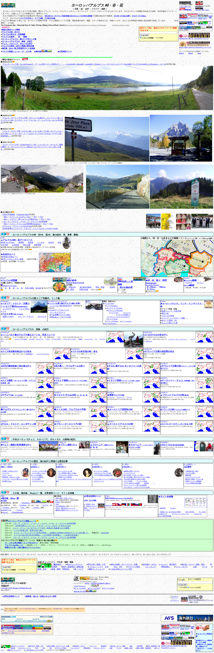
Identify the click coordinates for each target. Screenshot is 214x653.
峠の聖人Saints (7, 481)
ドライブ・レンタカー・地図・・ (175, 318)
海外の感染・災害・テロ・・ (65, 498)
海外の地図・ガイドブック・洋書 (124, 564)
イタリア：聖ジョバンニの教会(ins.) (23, 219)
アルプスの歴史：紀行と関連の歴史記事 (18, 46)
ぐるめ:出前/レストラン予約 (121, 569)
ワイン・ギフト (181, 567)
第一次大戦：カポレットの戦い (134, 475)
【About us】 (198, 514)
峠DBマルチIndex (7, 242)
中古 (106, 567)
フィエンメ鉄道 (142, 481)
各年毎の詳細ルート (10, 257)
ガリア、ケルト (7, 475)
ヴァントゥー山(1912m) (22, 226)
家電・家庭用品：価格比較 (73, 567)
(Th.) (41, 217)
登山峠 (51, 242)
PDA (115, 567)
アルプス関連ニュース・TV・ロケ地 (16, 51)
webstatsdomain (17, 512)
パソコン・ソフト (96, 567)
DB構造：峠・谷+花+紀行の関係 (170, 512)
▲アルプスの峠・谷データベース (17, 240)
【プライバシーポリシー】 (180, 514)
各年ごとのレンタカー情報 (12, 259)
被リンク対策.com (9, 610)
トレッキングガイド (57, 312)
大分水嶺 (4, 245)
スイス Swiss (113, 319)
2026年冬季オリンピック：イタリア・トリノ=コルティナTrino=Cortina (30, 228)
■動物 (190, 280)
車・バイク (79, 569)
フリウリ (129, 397)
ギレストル (39, 339)
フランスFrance (112, 321)
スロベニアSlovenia (115, 310)
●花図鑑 (9, 280)
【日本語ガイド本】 (7, 633)
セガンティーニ (99, 481)
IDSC (57, 500)
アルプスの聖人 (190, 473)
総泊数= (122, 16)
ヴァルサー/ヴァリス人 (192, 477)
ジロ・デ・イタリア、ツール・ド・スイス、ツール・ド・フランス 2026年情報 (44, 523)
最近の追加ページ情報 (11, 30)
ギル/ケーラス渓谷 (21, 339)
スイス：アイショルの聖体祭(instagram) (25, 224)
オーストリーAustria (114, 308)
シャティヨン (88, 339)
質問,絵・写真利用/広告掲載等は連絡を (97, 583)
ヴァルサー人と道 (38, 481)
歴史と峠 (165, 313)
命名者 (38, 288)
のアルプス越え (60, 315)
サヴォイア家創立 (38, 477)
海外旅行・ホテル (150, 564)
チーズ (204, 567)
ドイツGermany (112, 306)
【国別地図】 (45, 631)
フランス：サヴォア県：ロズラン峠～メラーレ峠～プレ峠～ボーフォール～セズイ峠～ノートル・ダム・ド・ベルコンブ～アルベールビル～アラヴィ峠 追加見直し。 (32, 133)
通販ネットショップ (97, 569)
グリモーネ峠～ (56, 339)
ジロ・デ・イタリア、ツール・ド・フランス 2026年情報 (24, 221)
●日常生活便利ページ (92, 496)
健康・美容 (42, 569)
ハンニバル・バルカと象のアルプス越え (15, 479)
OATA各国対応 (60, 506)
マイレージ (163, 564)
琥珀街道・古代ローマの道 (11, 477)
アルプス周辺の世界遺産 (193, 483)
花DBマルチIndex (10, 286)
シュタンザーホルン (42, 354)
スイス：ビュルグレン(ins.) (20, 217)
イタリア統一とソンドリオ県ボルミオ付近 (107, 479)
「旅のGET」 (57, 564)
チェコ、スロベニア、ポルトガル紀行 (17, 44)
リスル (47, 339)
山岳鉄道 (15, 245)
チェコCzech (109, 303)
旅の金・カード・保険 (190, 564)
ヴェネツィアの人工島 (39, 471)
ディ (96, 339)
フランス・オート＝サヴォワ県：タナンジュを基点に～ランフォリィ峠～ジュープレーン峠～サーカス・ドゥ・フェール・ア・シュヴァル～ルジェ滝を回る (32, 120)
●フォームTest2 (94, 588)
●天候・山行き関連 (90, 500)
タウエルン (110, 397)
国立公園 (26, 245)
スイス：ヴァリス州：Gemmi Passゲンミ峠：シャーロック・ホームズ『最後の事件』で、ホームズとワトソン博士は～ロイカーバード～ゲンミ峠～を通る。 (32, 147)
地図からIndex (8, 316)
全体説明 (163, 508)
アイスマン (5, 473)
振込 (203, 564)
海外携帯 (140, 646)
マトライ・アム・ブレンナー (177, 339)
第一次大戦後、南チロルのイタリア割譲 (137, 477)
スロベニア (120, 397)
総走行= (139, 16)
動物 (25, 37)
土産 (195, 567)
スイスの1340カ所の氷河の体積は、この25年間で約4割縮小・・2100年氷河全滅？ (46, 535)
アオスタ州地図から (124, 315)
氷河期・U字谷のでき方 (10, 471)
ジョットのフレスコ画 (65, 471)
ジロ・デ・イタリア (26, 316)
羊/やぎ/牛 (188, 283)
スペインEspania (126, 321)
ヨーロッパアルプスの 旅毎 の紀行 (17, 41)
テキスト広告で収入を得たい (28, 609)
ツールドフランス (129, 473)
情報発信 (65, 569)
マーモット (200, 283)
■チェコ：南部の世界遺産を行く (16, 445)
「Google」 (36, 507)
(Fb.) (35, 217)
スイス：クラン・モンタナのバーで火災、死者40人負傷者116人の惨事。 (42, 528)
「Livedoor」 (23, 505)
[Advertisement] (27, 639)
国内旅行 (172, 564)
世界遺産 (37, 245)
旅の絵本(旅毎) (86, 287)
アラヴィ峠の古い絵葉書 (132, 483)
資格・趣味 (56, 569)
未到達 (30, 242)
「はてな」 (45, 505)
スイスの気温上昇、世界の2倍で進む (28, 530)
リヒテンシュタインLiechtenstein (119, 317)
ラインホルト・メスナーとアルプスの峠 (137, 487)
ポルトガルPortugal (110, 323)
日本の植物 (29, 288)
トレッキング (150, 567)
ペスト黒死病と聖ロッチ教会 (67, 473)
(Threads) (156, 285)
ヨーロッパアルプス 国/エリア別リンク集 (19, 39)
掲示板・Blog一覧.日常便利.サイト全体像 (18, 48)
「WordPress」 (25, 503)
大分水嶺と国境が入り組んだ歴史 (134, 479)
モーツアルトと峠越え (101, 471)
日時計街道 (83, 289)
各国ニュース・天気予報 (171, 311)
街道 (59, 242)
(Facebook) (149, 285)
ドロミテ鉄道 (128, 481)
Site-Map (173, 508)
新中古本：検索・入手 (97, 564)
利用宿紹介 (29, 354)
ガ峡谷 (80, 339)
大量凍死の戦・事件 (191, 471)
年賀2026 (72, 287)
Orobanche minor (23, 214)
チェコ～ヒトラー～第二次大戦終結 (135, 485)
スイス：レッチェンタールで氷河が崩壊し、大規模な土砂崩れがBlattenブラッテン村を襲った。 (52, 533)
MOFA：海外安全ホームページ (65, 508)
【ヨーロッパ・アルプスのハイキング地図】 (22, 631)
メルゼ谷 (31, 339)
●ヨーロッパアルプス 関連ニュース (22, 521)
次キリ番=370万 (186, 6)
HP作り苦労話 (189, 512)
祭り (6, 217)
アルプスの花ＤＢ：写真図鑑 (13, 34)
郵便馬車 (188, 475)
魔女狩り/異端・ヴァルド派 (194, 479)
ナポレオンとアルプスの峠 (102, 473)
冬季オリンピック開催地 (193, 481)
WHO (57, 504)
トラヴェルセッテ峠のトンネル (68, 475)
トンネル (40, 242)
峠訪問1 (146, 483)
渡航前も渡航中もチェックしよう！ (67, 510)
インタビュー (174, 600)
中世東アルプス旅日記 (65, 477)
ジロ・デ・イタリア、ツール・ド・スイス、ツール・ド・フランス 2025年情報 (44, 537)
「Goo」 (22, 507)
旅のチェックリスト (75, 564)
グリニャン (6, 226)
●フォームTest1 (80, 588)
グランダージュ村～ (69, 339)
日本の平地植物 (8, 214)
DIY (120, 567)
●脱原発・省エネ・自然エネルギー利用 (40, 596)
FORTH (58, 502)
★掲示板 (37, 51)
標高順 (21, 242)
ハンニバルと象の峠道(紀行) (60, 306)
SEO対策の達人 (57, 609)
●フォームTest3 (108, 588)
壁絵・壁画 (100, 287)
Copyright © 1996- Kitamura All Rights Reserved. (16, 588)
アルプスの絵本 (8, 37)
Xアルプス (42, 316)
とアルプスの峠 (60, 317)
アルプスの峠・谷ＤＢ (11, 32)
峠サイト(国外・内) (169, 320)
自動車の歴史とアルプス (132, 471)
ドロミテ (128, 313)
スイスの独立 (36, 479)
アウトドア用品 (133, 567)
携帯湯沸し (165, 567)
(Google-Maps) (23, 547)
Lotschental (105, 533)
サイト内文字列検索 (164, 516)
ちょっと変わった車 (170, 323)
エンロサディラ (9, 309)
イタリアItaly (114, 313)
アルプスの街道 (168, 316)
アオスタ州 (12, 314)
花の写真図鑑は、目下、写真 (38, 18)
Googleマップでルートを (59, 310)
